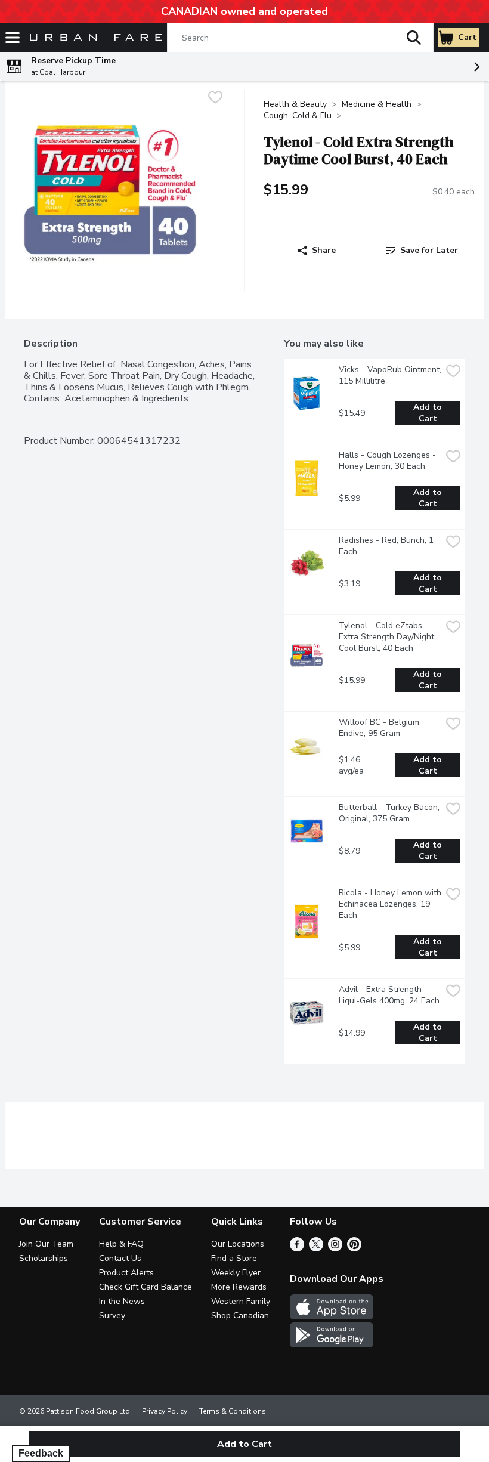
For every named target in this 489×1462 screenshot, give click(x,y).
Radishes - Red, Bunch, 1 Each (387, 545)
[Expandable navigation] (12, 37)
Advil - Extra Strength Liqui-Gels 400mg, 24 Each (389, 995)
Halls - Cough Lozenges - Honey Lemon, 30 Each (388, 460)
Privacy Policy (164, 1411)
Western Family (240, 1301)
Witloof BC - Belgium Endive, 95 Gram (380, 727)
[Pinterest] (354, 1248)
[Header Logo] (93, 38)
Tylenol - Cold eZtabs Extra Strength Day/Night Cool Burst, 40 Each (388, 637)
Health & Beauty (295, 104)
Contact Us (120, 1258)
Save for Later (429, 250)
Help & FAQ (121, 1244)
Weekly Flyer (236, 1272)
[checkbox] (215, 98)
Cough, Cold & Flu (298, 115)
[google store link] (331, 1344)
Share (324, 250)
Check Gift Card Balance (145, 1287)
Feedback (40, 1453)
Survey (112, 1315)
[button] (414, 37)
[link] (422, 250)
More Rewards (239, 1287)
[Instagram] (335, 1248)
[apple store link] (331, 1316)
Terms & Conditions (232, 1411)
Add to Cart (428, 412)
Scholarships (43, 1258)
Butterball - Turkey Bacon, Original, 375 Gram (390, 813)
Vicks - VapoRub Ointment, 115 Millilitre (390, 375)
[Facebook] (297, 1248)
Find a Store (234, 1258)
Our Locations (237, 1244)
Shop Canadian (240, 1315)
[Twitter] (316, 1248)
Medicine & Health (376, 104)
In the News (122, 1301)
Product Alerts (126, 1272)
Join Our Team (46, 1244)
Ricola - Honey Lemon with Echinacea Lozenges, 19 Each (390, 904)
